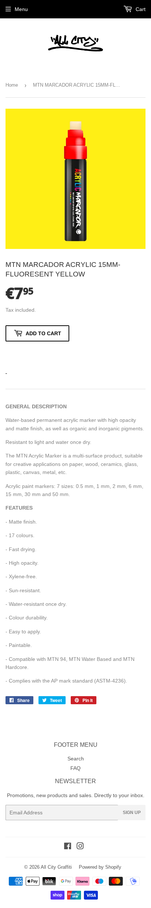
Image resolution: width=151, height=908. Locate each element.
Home (11, 85)
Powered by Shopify (100, 867)
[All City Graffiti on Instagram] (80, 847)
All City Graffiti (56, 867)
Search (75, 759)
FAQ (75, 768)
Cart (140, 9)
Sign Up (132, 812)
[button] (37, 353)
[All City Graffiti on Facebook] (67, 847)
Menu (21, 9)
